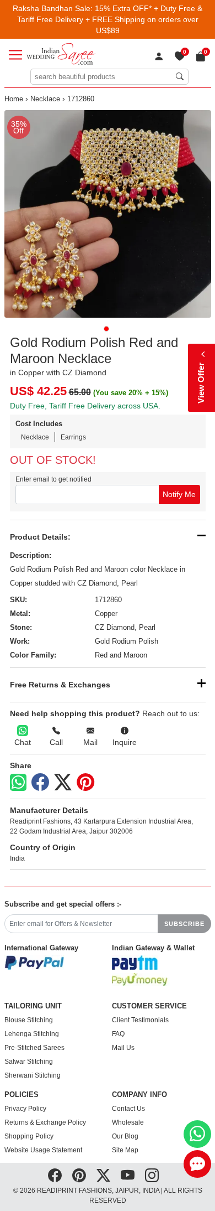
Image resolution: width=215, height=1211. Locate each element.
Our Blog (125, 1136)
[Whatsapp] (18, 782)
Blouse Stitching (28, 1020)
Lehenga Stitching (31, 1034)
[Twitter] (63, 783)
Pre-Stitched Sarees (34, 1048)
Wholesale (128, 1122)
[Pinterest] (85, 783)
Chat (22, 742)
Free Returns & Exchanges (60, 684)
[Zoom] (107, 214)
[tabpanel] (107, 214)
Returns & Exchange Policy (45, 1122)
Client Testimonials (140, 1020)
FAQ (118, 1034)
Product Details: (40, 536)
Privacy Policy (25, 1108)
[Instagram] (152, 1175)
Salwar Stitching (28, 1061)
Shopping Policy (28, 1136)
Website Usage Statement (43, 1150)
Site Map (125, 1150)
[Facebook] (40, 783)
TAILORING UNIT (33, 1006)
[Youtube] (128, 1175)
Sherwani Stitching (32, 1075)
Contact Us (128, 1108)
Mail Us (123, 1048)
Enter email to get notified (53, 479)
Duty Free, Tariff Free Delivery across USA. (85, 405)
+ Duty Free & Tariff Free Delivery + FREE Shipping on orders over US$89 (110, 19)
